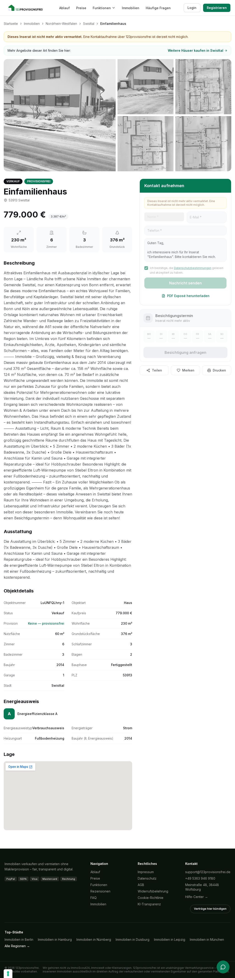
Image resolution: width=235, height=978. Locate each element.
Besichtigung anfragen (185, 352)
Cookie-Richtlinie (150, 898)
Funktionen (102, 8)
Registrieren (217, 8)
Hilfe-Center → (196, 897)
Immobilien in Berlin (19, 939)
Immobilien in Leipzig (169, 939)
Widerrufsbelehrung (153, 891)
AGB (141, 885)
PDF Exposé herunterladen (188, 296)
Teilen (157, 370)
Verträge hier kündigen (210, 908)
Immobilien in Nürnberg (93, 939)
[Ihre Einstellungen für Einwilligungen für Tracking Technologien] (8, 973)
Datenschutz (147, 878)
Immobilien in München (207, 939)
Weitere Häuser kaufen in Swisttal (195, 50)
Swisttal (88, 24)
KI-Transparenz (149, 904)
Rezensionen (100, 891)
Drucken (219, 370)
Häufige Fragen (158, 8)
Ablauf (64, 8)
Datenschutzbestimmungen (192, 268)
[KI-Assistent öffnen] (223, 967)
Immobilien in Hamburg (55, 939)
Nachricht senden (185, 283)
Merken (188, 370)
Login (191, 8)
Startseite (11, 24)
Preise (81, 8)
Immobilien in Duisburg (132, 939)
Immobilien (130, 8)
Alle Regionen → (17, 946)
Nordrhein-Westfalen (61, 24)
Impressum (146, 872)
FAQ (93, 898)
